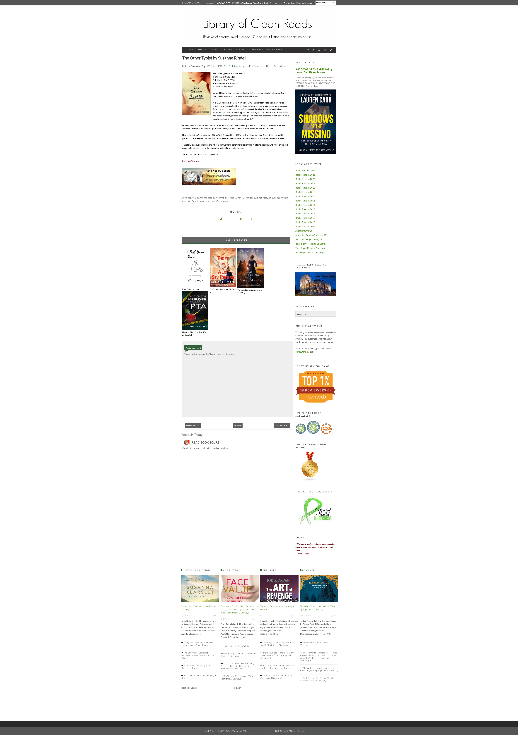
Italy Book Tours (256, 50)
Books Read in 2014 (305, 205)
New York (253, 66)
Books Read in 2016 (305, 201)
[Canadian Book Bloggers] (310, 480)
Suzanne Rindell (265, 66)
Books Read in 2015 (305, 196)
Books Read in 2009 (305, 226)
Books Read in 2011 (305, 218)
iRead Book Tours (275, 50)
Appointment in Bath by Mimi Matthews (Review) (195, 666)
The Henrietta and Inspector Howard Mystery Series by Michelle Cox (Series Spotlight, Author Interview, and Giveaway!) (318, 656)
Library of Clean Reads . (261, 731)
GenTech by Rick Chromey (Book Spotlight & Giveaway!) (237, 677)
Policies (213, 50)
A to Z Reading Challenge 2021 (310, 239)
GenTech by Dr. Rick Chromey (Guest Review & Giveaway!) (239, 654)
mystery (245, 66)
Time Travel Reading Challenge (310, 248)
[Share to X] (220, 219)
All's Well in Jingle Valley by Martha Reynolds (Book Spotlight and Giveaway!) (319, 669)
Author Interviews (303, 231)
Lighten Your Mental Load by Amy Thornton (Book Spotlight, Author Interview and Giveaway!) (237, 666)
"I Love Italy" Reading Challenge (311, 244)
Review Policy (302, 352)
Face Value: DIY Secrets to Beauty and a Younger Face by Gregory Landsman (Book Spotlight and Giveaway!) (239, 609)
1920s (221, 66)
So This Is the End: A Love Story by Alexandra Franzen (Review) (317, 679)
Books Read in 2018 (305, 188)
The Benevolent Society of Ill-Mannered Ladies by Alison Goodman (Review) (198, 655)
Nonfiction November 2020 (236, 645)
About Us (202, 50)
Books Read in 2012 (305, 214)
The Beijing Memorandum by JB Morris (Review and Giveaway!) (276, 643)
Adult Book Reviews (232, 66)
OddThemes (312, 731)
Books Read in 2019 (305, 183)
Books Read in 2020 (305, 179)
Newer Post (193, 425)
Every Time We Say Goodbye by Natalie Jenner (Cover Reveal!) (197, 643)
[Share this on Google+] (231, 219)
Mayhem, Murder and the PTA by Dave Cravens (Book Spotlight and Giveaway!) (277, 655)
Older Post (282, 425)
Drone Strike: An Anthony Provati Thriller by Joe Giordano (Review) (277, 666)
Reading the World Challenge (309, 252)
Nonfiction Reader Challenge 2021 (312, 235)
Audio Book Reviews (305, 170)
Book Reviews (226, 50)
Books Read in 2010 (305, 222)
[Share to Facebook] (251, 219)
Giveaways (240, 50)
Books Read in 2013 (305, 209)
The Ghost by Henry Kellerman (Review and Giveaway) (276, 676)
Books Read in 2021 (305, 175)
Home (191, 50)
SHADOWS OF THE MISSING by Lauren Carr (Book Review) (242, 3)
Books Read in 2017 (305, 192)
